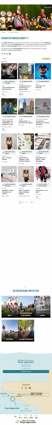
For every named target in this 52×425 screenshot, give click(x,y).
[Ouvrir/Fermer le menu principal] (17, 421)
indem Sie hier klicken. (15, 50)
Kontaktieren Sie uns (26, 371)
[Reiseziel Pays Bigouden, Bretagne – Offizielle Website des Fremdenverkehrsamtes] (28, 421)
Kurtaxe (26, 408)
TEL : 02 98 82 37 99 (26, 368)
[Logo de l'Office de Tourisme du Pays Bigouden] (26, 362)
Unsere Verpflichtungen (26, 411)
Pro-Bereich (26, 405)
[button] (15, 416)
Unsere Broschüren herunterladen (26, 394)
